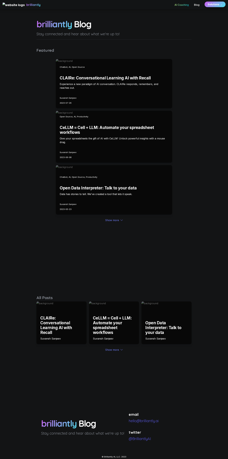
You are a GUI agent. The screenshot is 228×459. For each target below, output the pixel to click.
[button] (14, 4)
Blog (196, 4)
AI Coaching (181, 4)
